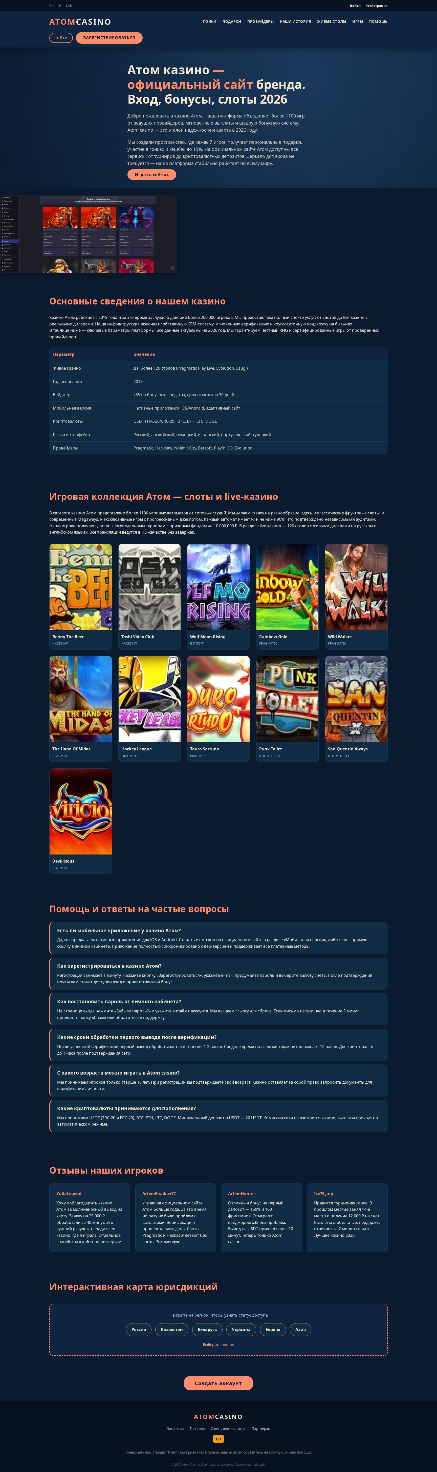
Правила (197, 1428)
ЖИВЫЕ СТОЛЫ (331, 21)
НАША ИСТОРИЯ (295, 21)
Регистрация (377, 5)
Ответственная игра (228, 1428)
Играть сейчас (152, 174)
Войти (355, 5)
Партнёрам (261, 1428)
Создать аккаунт (218, 1383)
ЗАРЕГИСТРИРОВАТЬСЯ (109, 37)
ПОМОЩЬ (378, 21)
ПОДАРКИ (232, 21)
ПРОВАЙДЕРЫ (260, 21)
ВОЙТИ (61, 37)
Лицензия (175, 1428)
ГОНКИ (209, 21)
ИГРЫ (357, 21)
